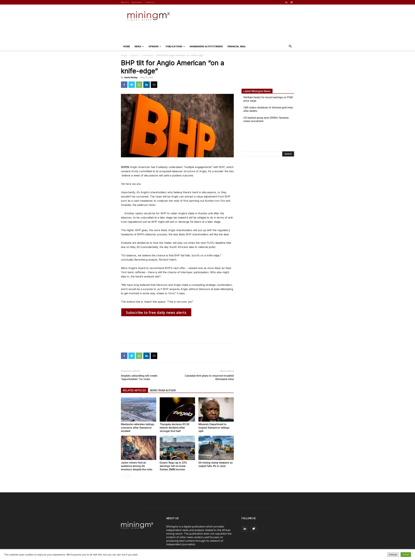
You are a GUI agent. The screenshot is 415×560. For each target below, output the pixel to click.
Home (126, 46)
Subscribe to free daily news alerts (156, 312)
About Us (125, 2)
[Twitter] (291, 2)
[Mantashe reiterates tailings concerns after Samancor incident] (138, 409)
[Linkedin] (286, 2)
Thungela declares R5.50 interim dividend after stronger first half (174, 428)
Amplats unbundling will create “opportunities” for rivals (139, 377)
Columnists (147, 55)
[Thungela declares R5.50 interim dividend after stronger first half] (177, 409)
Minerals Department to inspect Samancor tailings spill (214, 428)
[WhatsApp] (139, 84)
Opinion (153, 46)
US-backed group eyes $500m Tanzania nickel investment (266, 119)
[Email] (154, 84)
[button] (290, 46)
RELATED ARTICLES (134, 390)
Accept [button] (406, 554)
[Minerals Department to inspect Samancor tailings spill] (216, 409)
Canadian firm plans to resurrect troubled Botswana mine (209, 377)
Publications (174, 46)
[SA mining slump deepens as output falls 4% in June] (216, 448)
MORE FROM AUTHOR (163, 390)
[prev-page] (123, 476)
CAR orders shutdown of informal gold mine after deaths (268, 109)
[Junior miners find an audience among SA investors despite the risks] (138, 448)
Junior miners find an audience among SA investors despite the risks (136, 466)
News (138, 46)
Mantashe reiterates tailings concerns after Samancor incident (137, 428)
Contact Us (149, 2)
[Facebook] (124, 84)
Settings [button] (393, 554)
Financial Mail (236, 46)
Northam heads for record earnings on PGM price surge (268, 99)
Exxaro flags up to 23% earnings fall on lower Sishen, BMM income (173, 466)
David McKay (130, 77)
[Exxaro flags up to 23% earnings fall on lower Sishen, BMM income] (177, 448)
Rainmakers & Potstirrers (206, 46)
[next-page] (128, 476)
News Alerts (137, 2)
